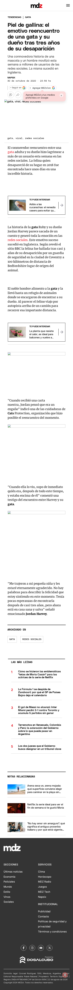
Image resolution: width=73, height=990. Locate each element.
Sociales (9, 901)
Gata (12, 639)
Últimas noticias (13, 871)
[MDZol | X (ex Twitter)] (49, 948)
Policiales (9, 881)
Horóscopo (44, 876)
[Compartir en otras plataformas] (18, 94)
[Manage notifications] (65, 975)
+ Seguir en (15, 88)
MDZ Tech (44, 891)
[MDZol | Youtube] (41, 948)
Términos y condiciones (52, 931)
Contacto (43, 916)
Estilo (7, 891)
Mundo (8, 886)
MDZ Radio (44, 881)
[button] (68, 5)
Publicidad (44, 911)
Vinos (7, 896)
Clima (41, 871)
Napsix (11, 78)
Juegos (42, 886)
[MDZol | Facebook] (23, 948)
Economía (9, 876)
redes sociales (18, 240)
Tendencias (14, 17)
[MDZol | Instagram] (32, 948)
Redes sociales (31, 639)
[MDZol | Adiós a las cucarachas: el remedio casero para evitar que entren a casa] (61, 205)
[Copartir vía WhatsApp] (10, 94)
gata (11, 152)
